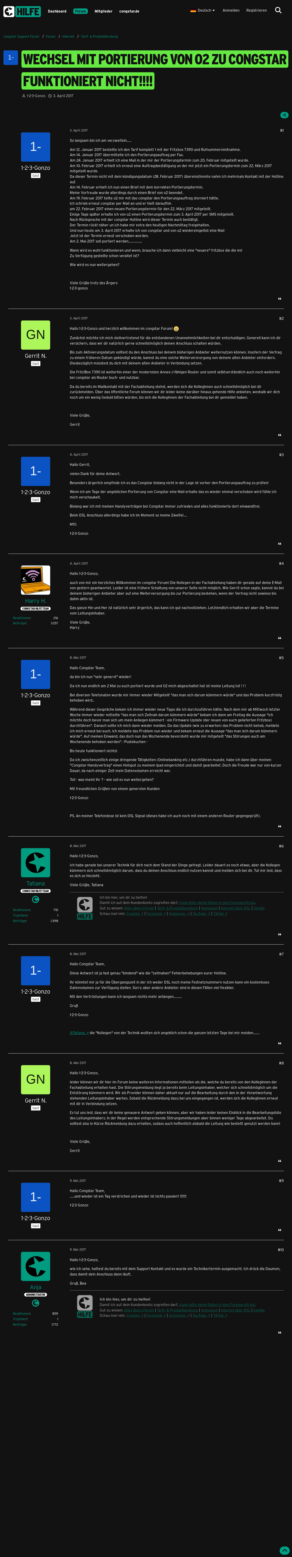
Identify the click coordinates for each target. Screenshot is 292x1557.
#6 (281, 846)
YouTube (199, 913)
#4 (281, 563)
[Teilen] (284, 115)
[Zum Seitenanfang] (285, 1551)
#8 (281, 1063)
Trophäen (20, 915)
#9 (281, 1180)
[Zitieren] (280, 298)
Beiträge (19, 623)
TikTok (218, 913)
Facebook (154, 913)
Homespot (209, 908)
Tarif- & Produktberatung (177, 908)
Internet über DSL (235, 908)
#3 (281, 454)
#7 (281, 954)
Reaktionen (21, 618)
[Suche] (278, 10)
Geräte (259, 908)
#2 (281, 318)
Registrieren (256, 10)
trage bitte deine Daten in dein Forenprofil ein (217, 902)
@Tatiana (77, 1032)
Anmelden (231, 10)
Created (133, 913)
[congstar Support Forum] (22, 11)
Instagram (177, 913)
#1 (282, 130)
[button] (203, 10)
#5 (281, 657)
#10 (281, 1249)
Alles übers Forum (139, 908)
